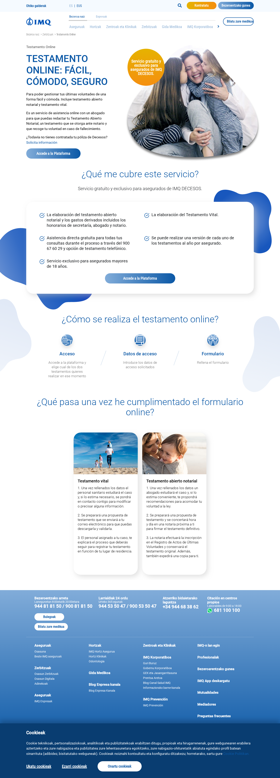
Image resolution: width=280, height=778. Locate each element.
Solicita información (41, 142)
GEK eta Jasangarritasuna (160, 673)
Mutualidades (208, 692)
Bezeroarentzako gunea (221, 669)
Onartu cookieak (119, 766)
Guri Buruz (150, 663)
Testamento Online (66, 34)
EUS (79, 6)
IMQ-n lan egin (208, 645)
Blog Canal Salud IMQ (157, 682)
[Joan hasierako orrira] (47, 21)
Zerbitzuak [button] (42, 668)
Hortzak (95, 27)
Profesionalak (221, 657)
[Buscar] (179, 5)
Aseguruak (77, 27)
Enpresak (101, 16)
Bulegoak (49, 617)
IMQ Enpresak (43, 701)
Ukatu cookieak (38, 766)
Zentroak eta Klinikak (121, 27)
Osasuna (40, 651)
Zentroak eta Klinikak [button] (159, 645)
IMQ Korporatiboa (200, 27)
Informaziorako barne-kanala (161, 687)
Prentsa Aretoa (152, 678)
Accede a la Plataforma (58, 153)
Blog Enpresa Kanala (102, 690)
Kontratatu (205, 5)
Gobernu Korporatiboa (157, 668)
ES (71, 6)
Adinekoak (41, 683)
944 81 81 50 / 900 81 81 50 (63, 606)
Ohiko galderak (36, 6)
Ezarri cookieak (74, 766)
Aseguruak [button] (42, 645)
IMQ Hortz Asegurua (102, 651)
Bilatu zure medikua (240, 21)
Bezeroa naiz (77, 16)
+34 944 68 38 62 (181, 606)
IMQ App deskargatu (221, 681)
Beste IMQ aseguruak (48, 656)
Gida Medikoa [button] (99, 673)
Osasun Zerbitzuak (46, 673)
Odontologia (97, 661)
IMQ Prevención (153, 705)
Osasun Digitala (44, 678)
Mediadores (221, 704)
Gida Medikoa (172, 27)
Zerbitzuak (149, 27)
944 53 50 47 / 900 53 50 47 (128, 606)
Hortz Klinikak (97, 656)
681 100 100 (229, 610)
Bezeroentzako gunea (236, 5)
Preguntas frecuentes (221, 716)
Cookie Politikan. (236, 754)
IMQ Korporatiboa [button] (157, 657)
